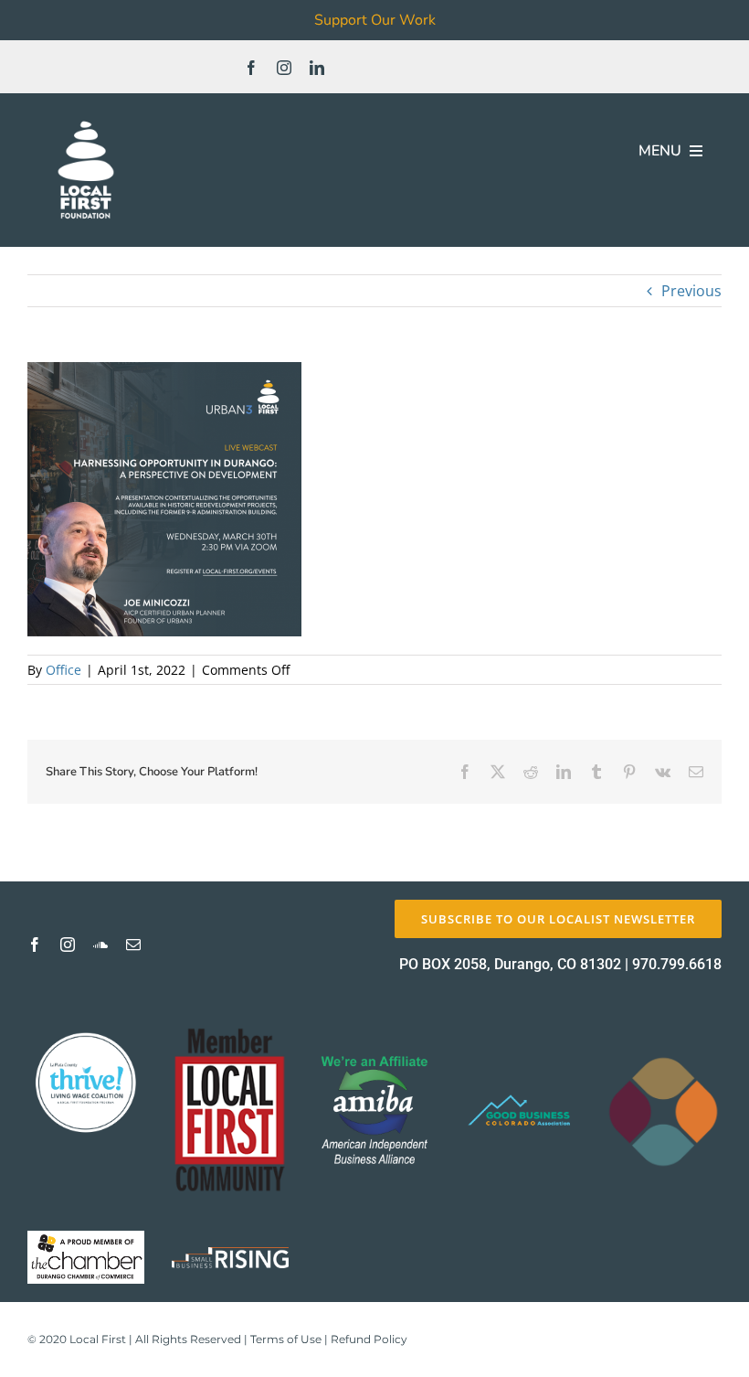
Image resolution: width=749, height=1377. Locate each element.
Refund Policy (369, 1339)
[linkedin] (317, 67)
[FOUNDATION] (85, 119)
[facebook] (251, 67)
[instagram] (284, 67)
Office (63, 669)
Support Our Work (375, 20)
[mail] (133, 944)
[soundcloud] (100, 944)
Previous (691, 291)
